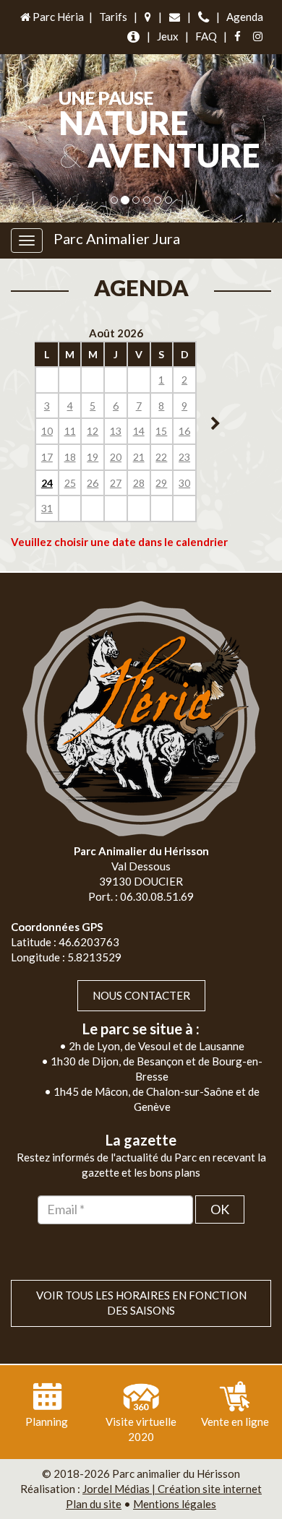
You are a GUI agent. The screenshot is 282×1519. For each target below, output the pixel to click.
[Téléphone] (203, 17)
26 (92, 483)
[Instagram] (258, 36)
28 (139, 483)
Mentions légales (174, 1503)
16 (184, 431)
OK (219, 1209)
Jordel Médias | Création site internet (172, 1488)
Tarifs (113, 16)
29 (161, 483)
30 (184, 483)
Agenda (244, 16)
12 (92, 431)
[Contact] (174, 17)
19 (92, 457)
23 (184, 457)
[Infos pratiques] (133, 36)
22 (161, 457)
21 (139, 457)
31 (47, 508)
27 (115, 483)
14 (139, 431)
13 (115, 431)
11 (70, 431)
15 (161, 431)
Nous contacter (141, 995)
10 (47, 431)
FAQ (206, 36)
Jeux (168, 36)
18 (70, 457)
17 (47, 457)
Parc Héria (57, 16)
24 (47, 483)
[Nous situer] (148, 17)
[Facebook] (237, 36)
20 (115, 457)
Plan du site (93, 1503)
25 (70, 483)
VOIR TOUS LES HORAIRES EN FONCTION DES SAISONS (141, 1303)
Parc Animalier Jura (117, 238)
